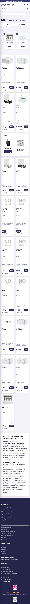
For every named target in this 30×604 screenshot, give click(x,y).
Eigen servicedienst (6, 514)
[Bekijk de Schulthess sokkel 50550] (8, 243)
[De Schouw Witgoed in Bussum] (7, 5)
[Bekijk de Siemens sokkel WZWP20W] (22, 361)
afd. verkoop (6, 577)
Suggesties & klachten (6, 519)
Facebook (3, 547)
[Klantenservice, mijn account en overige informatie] (24, 4)
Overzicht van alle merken (7, 509)
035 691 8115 (7, 581)
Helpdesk (3, 537)
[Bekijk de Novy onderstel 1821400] (8, 322)
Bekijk (11, 87)
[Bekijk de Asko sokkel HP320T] (22, 164)
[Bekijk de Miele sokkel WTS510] (22, 99)
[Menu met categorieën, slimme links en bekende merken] (21, 4)
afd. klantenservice (7, 579)
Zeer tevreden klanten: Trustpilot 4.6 (15, 1)
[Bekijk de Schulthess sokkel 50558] (8, 282)
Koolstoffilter (25, 14)
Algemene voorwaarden (7, 516)
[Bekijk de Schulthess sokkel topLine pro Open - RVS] (22, 202)
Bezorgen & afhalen (6, 527)
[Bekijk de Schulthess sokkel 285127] (22, 243)
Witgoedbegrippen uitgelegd (8, 511)
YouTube (3, 553)
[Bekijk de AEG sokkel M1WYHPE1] (8, 399)
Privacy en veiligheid (6, 517)
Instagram (3, 549)
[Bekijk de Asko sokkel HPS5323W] (8, 61)
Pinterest (3, 551)
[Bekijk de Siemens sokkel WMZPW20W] (22, 61)
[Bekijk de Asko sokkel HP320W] (8, 164)
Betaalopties (4, 529)
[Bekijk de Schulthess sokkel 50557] (22, 282)
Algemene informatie (6, 507)
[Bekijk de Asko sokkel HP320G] (8, 99)
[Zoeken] (27, 8)
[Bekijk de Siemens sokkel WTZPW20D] (22, 322)
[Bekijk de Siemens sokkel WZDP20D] (8, 361)
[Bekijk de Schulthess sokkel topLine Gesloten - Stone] (8, 202)
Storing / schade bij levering (8, 531)
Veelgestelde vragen (6, 539)
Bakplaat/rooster (15, 14)
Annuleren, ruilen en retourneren (9, 533)
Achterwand (5, 14)
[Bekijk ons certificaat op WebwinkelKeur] (15, 587)
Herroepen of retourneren (7, 535)
